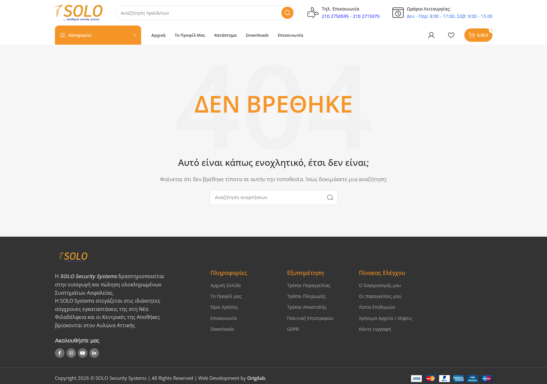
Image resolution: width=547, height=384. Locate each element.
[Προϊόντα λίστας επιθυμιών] (451, 35)
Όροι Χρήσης (224, 307)
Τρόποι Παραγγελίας (308, 285)
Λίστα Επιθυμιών (377, 307)
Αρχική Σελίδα (225, 285)
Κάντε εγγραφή (375, 329)
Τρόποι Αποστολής (307, 307)
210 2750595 (335, 16)
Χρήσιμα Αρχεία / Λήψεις (385, 318)
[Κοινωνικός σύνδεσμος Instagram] (71, 353)
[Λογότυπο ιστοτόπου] (79, 12)
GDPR (293, 329)
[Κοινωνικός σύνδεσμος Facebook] (60, 353)
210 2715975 (366, 16)
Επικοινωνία (223, 318)
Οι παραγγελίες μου (380, 296)
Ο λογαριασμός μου (380, 285)
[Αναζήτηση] (287, 13)
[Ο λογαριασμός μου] (431, 35)
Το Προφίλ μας (226, 296)
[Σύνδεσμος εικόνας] (127, 257)
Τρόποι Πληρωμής (306, 296)
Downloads (222, 329)
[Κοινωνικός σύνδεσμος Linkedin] (94, 353)
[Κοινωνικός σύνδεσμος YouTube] (82, 353)
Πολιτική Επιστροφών (310, 318)
